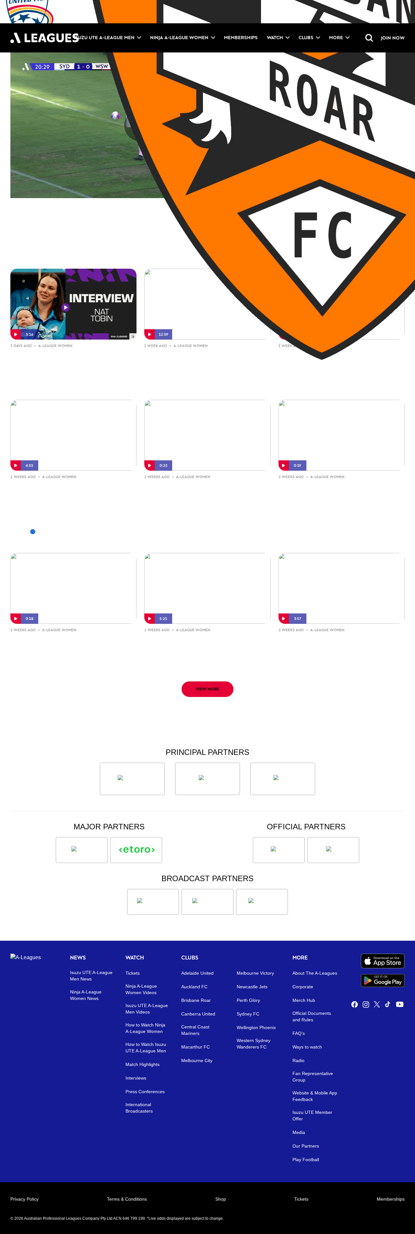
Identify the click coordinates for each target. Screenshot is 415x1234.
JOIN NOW (393, 37)
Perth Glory (248, 1000)
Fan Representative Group (312, 1077)
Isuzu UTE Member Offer (312, 1115)
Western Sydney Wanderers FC (253, 1043)
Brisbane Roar (196, 1000)
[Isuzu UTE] (132, 779)
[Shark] (283, 779)
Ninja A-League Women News (85, 995)
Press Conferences (145, 1091)
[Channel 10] (153, 901)
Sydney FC (248, 1013)
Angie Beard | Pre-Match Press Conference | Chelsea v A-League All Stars (341, 650)
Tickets (132, 973)
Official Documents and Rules (311, 1016)
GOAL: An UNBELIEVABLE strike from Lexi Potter (203, 492)
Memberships (241, 37)
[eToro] (136, 850)
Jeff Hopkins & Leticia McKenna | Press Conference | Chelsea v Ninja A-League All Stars (204, 366)
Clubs (306, 37)
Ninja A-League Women (179, 37)
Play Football (305, 1159)
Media (298, 1132)
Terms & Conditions (127, 1199)
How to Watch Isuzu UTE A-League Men (145, 1047)
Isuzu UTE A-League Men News (91, 976)
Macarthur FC (195, 1046)
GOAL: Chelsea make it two (330, 486)
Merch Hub (303, 1000)
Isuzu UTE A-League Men (104, 37)
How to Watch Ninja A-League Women (145, 1028)
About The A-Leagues (314, 973)
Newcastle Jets (252, 986)
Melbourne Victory (255, 973)
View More (207, 689)
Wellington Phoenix (256, 1027)
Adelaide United (197, 973)
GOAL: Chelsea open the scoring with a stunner (70, 645)
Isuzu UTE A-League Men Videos (146, 1009)
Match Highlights (142, 1064)
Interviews (135, 1078)
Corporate (302, 986)
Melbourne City (196, 1060)
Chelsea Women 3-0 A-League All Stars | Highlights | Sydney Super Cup (67, 497)
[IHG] (333, 850)
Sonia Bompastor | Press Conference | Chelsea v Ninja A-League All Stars (337, 366)
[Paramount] (207, 901)
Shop (220, 1199)
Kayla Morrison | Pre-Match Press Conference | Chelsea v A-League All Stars (206, 650)
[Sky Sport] (262, 901)
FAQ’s (298, 1033)
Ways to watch (307, 1046)
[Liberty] (81, 850)
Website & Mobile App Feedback (314, 1096)
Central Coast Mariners (195, 1030)
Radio (298, 1060)
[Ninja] (207, 779)
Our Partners (305, 1146)
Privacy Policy (24, 1199)
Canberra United (198, 1013)
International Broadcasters (139, 1108)
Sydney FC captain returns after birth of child (70, 361)
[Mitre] (278, 850)
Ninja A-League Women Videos (141, 989)
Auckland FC (194, 986)
